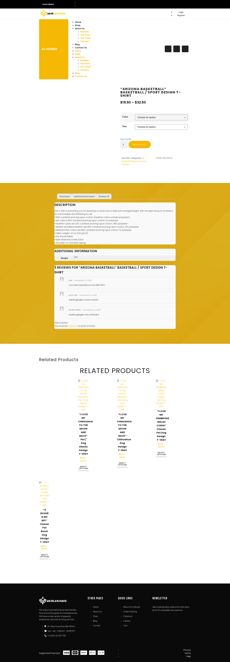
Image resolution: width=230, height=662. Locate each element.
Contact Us (81, 47)
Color (125, 116)
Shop (77, 25)
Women (126, 164)
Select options (83, 467)
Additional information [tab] (84, 196)
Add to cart (139, 144)
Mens (136, 161)
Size (124, 126)
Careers (84, 41)
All (143, 158)
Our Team (85, 38)
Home (78, 22)
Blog (77, 44)
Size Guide (125, 139)
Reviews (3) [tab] (104, 196)
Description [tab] (64, 196)
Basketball (127, 161)
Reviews (84, 31)
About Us (80, 28)
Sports (142, 161)
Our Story (85, 34)
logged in (73, 325)
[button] (156, 164)
